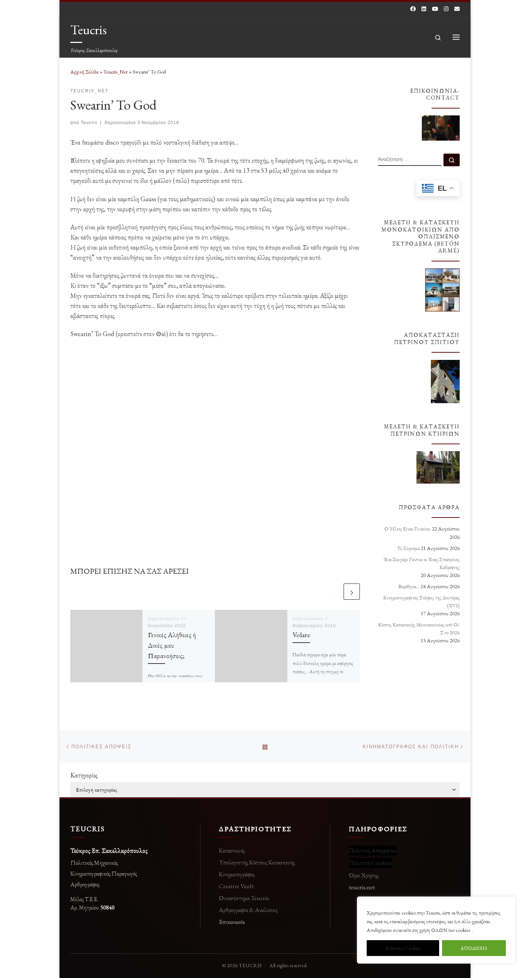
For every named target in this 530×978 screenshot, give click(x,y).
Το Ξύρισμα (408, 548)
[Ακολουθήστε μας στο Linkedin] (423, 9)
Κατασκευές (232, 850)
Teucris (89, 122)
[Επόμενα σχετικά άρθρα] (352, 591)
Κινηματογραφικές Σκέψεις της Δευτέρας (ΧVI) (421, 601)
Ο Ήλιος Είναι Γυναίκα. (407, 528)
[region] (436, 930)
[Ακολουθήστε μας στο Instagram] (446, 9)
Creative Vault (236, 886)
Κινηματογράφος (237, 874)
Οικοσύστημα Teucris (244, 898)
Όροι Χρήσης (364, 875)
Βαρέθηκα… (409, 586)
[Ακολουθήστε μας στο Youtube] (435, 9)
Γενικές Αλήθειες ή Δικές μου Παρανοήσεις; (172, 645)
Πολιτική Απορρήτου (372, 850)
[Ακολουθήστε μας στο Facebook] (413, 9)
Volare (301, 634)
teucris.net (362, 887)
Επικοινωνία (232, 922)
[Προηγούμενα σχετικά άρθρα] (334, 591)
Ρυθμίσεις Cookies (402, 948)
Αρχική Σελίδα (85, 72)
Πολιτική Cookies (370, 863)
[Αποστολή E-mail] (457, 9)
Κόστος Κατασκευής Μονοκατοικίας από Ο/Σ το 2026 (419, 628)
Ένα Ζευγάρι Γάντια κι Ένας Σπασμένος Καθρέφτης (422, 563)
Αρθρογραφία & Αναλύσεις (248, 910)
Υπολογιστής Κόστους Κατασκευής (257, 862)
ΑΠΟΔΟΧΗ (473, 948)
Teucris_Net (115, 72)
